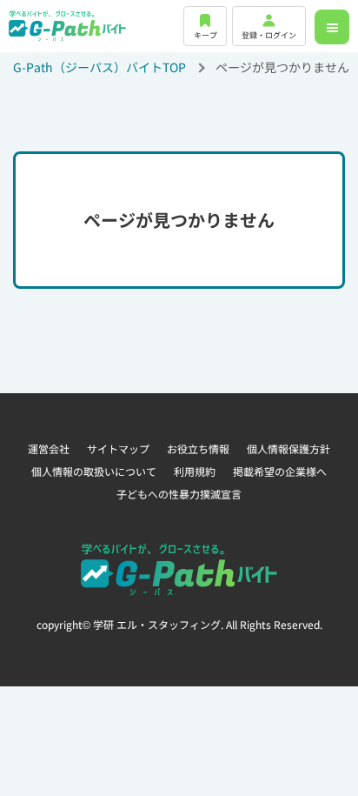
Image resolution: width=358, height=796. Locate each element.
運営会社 (49, 448)
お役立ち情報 (198, 448)
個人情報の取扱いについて (93, 471)
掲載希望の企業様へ (280, 471)
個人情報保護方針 (288, 448)
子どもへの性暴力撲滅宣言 (179, 493)
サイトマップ (118, 448)
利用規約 (194, 471)
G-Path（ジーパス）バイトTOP (99, 67)
